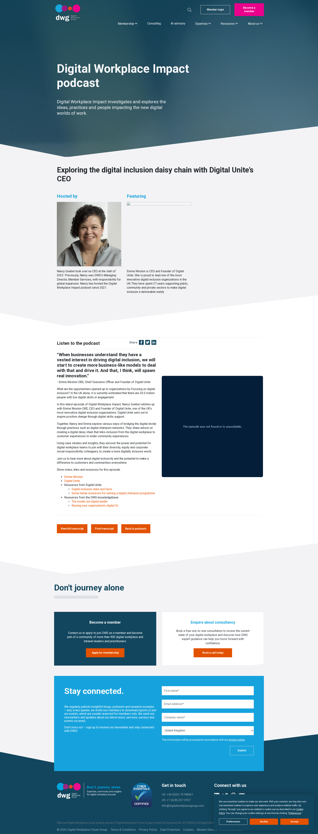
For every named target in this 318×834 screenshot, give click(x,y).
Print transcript (104, 528)
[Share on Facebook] (141, 343)
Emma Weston (73, 477)
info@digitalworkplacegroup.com (183, 805)
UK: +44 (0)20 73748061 (177, 794)
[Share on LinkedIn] (154, 343)
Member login (215, 9)
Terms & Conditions (123, 829)
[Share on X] (147, 343)
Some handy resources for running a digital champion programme (114, 493)
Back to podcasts (135, 528)
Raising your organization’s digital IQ (95, 505)
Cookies (188, 829)
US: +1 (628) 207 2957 (176, 800)
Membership (126, 23)
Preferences (233, 821)
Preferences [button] (295, 813)
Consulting (154, 23)
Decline (264, 821)
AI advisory (178, 23)
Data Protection (170, 829)
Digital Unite (72, 481)
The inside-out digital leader (90, 501)
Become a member (249, 9)
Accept (294, 821)
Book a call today (212, 652)
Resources (228, 23)
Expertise (201, 23)
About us (254, 23)
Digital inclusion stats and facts (92, 489)
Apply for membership (105, 652)
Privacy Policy (148, 829)
